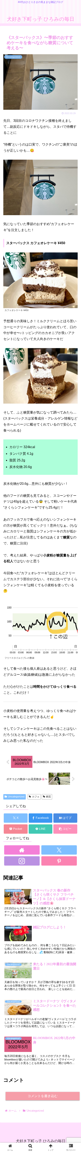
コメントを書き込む (43, 1096)
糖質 (48, 796)
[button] (65, 829)
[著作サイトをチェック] (22, 850)
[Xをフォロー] (59, 850)
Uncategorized (16, 796)
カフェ (35, 796)
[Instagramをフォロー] (22, 861)
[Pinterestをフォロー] (59, 861)
